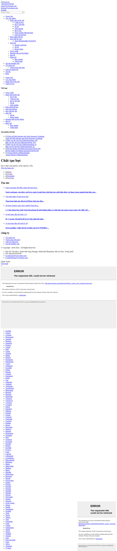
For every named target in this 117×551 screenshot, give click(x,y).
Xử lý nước (14, 51)
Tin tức (8, 72)
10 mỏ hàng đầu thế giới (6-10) (16, 223)
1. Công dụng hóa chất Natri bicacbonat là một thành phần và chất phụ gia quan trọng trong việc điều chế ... (47, 210)
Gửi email (4, 264)
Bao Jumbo (19, 59)
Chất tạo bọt (19, 22)
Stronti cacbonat (20, 45)
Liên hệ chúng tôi (11, 70)
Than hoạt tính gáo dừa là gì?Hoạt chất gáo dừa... (24, 201)
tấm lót (12, 55)
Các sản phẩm (10, 18)
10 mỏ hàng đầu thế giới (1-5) (16, 214)
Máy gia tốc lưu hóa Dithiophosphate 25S (20, 142)
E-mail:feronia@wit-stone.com (16, 258)
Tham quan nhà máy (17, 68)
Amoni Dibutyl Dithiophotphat (16, 155)
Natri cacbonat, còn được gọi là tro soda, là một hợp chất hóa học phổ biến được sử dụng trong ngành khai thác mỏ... (50, 192)
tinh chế (13, 43)
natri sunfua (19, 29)
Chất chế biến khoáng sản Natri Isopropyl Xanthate (24, 138)
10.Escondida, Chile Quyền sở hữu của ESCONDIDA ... (27, 228)
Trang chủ (9, 16)
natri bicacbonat (20, 35)
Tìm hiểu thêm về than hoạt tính (16, 197)
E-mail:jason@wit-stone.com (15, 256)
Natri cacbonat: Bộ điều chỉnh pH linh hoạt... (21, 188)
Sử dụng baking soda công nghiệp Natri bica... (22, 206)
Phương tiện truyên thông (19, 53)
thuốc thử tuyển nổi (17, 20)
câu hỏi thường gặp (12, 63)
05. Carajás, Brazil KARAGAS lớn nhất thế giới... (24, 219)
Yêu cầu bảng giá (7, 168)
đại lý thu (18, 31)
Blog (7, 74)
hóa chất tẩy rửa (16, 39)
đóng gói (13, 57)
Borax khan (19, 49)
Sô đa (17, 27)
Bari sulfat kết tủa (16, 37)
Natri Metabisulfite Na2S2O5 (25, 41)
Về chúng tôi (10, 65)
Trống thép (19, 61)
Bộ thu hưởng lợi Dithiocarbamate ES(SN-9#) (22, 151)
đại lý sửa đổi (19, 24)
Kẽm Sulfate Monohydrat (24, 33)
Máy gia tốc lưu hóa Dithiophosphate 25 (20, 147)
